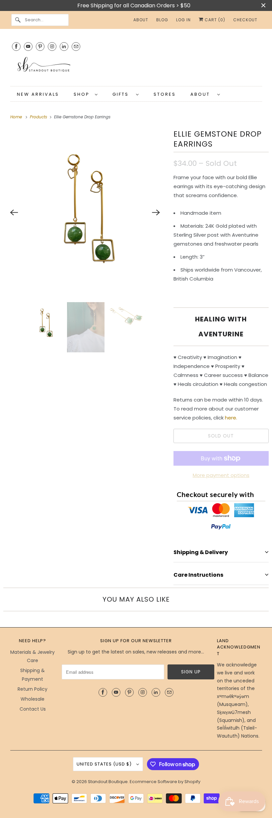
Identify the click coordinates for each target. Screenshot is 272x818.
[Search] (18, 20)
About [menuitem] (140, 20)
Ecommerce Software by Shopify (165, 781)
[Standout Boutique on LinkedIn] (64, 46)
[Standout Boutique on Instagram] (52, 46)
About (202, 94)
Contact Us (33, 709)
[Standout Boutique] (136, 66)
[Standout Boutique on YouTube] (28, 46)
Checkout (245, 20)
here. (231, 417)
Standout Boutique (108, 781)
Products (39, 117)
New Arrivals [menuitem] (38, 94)
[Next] (156, 212)
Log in (183, 20)
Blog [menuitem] (162, 20)
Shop (83, 94)
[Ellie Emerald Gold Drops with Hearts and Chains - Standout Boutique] (85, 212)
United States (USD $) (105, 764)
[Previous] (14, 212)
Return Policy (32, 689)
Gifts (122, 94)
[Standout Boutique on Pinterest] (40, 46)
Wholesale (32, 699)
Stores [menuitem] (165, 94)
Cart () (214, 20)
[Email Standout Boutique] (76, 46)
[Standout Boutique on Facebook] (16, 46)
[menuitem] (85, 93)
